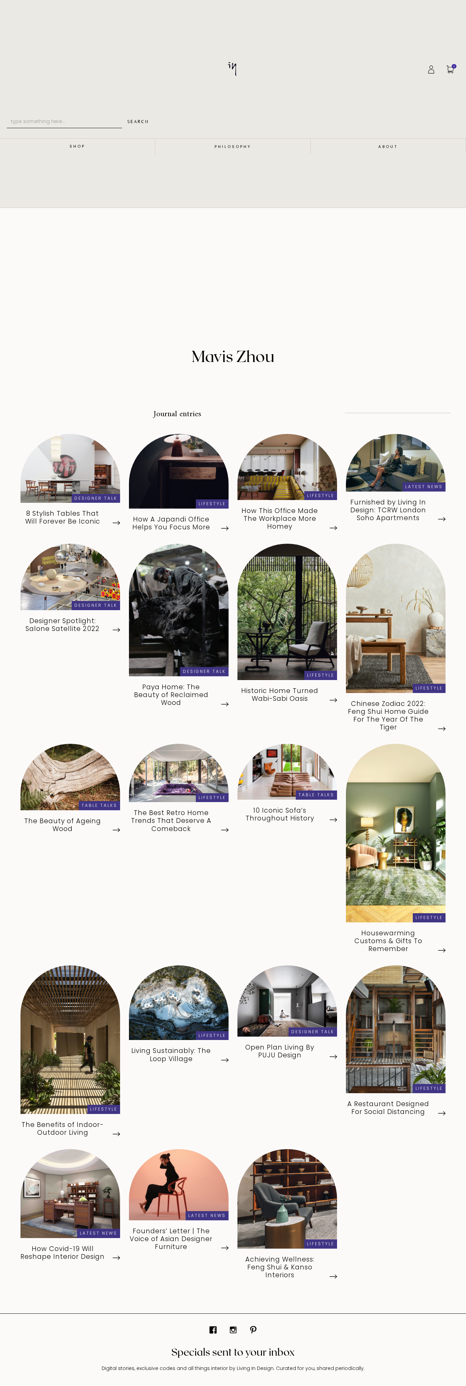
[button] (452, 69)
